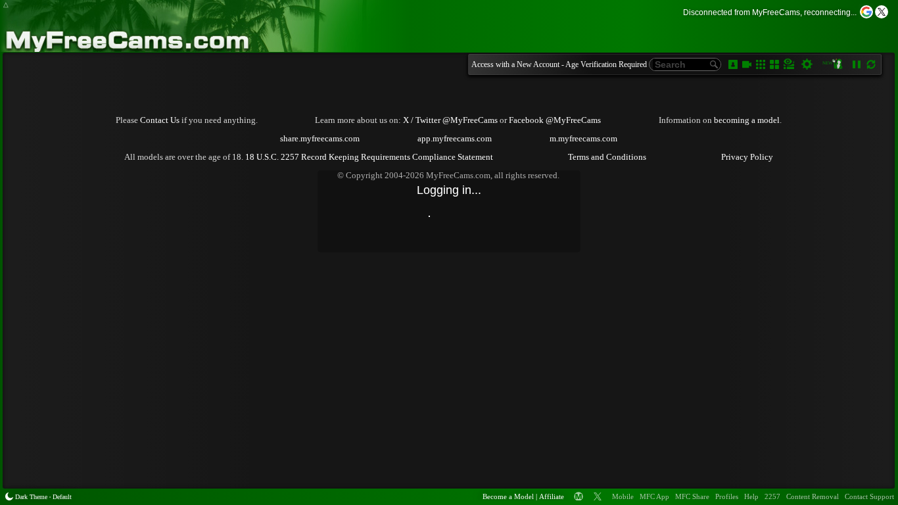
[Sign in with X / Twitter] (882, 12)
